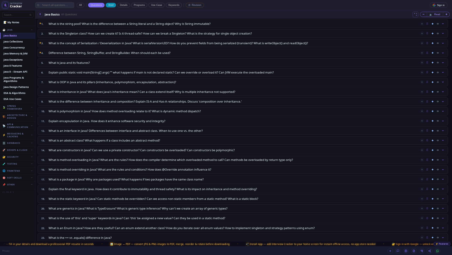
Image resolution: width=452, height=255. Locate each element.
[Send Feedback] (398, 251)
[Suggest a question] (390, 251)
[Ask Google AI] (433, 24)
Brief (111, 5)
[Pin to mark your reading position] (427, 23)
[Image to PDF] (406, 251)
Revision (196, 5)
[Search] (30, 15)
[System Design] (422, 251)
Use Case (156, 5)
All (80, 5)
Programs (139, 5)
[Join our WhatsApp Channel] (437, 251)
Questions (96, 5)
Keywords (173, 5)
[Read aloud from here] (438, 23)
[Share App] (429, 251)
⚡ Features (442, 244)
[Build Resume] (414, 251)
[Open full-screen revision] (415, 14)
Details (123, 5)
